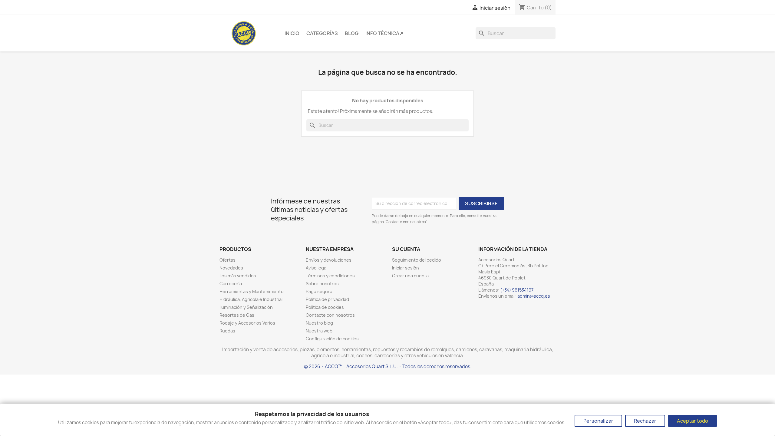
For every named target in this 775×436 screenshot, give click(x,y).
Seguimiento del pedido (416, 260)
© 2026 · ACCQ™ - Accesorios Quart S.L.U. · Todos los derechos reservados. (387, 366)
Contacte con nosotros (330, 315)
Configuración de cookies (332, 339)
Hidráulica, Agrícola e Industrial (250, 299)
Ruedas (227, 331)
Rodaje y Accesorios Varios (247, 323)
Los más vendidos (237, 276)
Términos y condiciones (330, 276)
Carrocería (230, 283)
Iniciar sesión (405, 268)
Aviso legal (316, 268)
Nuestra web (319, 331)
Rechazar (645, 421)
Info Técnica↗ (384, 33)
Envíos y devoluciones (328, 260)
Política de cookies (325, 307)
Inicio (292, 33)
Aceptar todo (692, 421)
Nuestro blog (319, 323)
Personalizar (598, 421)
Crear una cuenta (410, 276)
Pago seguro (319, 291)
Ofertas (227, 260)
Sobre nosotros (322, 283)
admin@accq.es (533, 296)
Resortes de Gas (236, 315)
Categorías (322, 33)
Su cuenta (406, 249)
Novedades (231, 268)
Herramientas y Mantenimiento (251, 291)
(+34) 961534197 (516, 290)
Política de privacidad (327, 299)
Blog (351, 33)
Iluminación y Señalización (246, 307)
